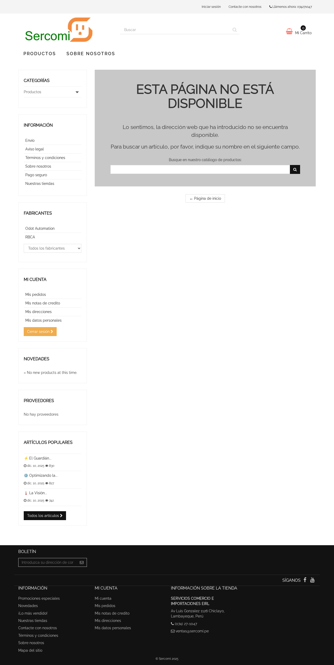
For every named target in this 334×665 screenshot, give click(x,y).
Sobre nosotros (91, 53)
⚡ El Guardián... (37, 458)
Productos (39, 53)
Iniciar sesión (211, 7)
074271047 (304, 7)
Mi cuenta (35, 279)
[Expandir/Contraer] (77, 91)
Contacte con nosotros (245, 7)
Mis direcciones (38, 312)
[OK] (295, 169)
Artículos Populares (48, 442)
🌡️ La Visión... (35, 493)
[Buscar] (235, 29)
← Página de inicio (205, 198)
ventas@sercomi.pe (192, 631)
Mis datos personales (43, 320)
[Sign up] (82, 562)
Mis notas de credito (42, 303)
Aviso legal (34, 149)
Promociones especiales (39, 598)
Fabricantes (38, 213)
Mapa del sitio (30, 650)
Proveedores (39, 400)
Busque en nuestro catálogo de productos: (205, 160)
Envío (29, 140)
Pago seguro (36, 175)
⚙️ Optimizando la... (41, 475)
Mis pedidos (35, 294)
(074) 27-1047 (186, 624)
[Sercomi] (65, 29)
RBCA (30, 237)
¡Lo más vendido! (32, 613)
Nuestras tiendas (39, 183)
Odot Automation (40, 228)
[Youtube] (312, 580)
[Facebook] (305, 580)
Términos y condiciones (45, 158)
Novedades (36, 358)
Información (38, 125)
